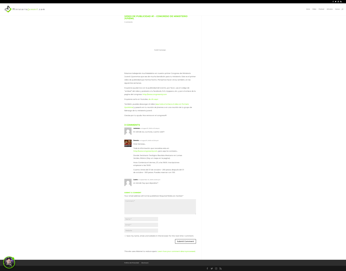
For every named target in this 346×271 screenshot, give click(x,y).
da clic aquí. (153, 99)
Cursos (337, 9)
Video (314, 9)
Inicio (308, 9)
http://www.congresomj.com (155, 94)
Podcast (321, 9)
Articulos (330, 9)
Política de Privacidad (131, 263)
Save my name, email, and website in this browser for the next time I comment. (160, 236)
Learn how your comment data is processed (176, 251)
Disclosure (144, 263)
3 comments (128, 22)
